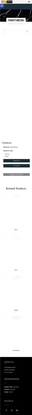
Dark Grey (7, 154)
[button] (2, 6)
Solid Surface (14, 147)
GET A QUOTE (16, 165)
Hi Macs (7, 156)
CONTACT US (16, 160)
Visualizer (16, 180)
